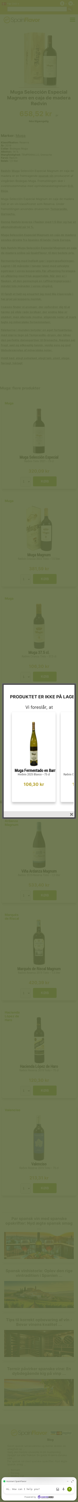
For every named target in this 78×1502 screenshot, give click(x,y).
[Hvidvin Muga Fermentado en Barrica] (34, 766)
